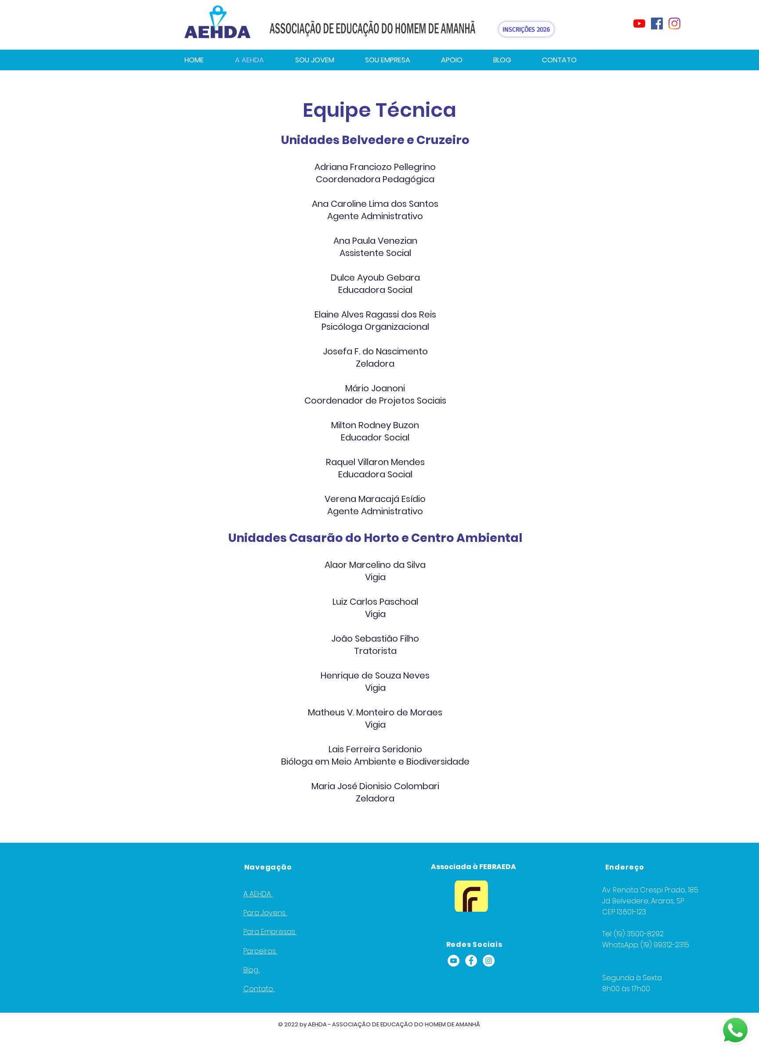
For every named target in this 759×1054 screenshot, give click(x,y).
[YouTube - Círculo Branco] (453, 961)
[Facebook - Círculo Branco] (471, 961)
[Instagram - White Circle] (489, 961)
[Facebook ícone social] (657, 23)
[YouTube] (639, 23)
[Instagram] (674, 23)
